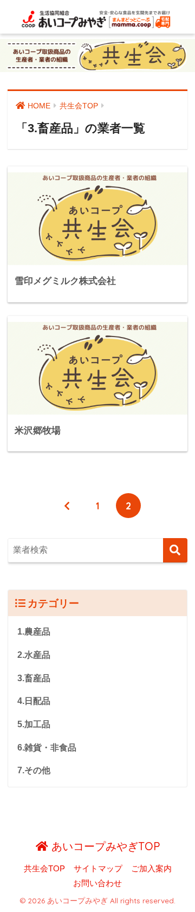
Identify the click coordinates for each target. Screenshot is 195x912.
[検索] (175, 550)
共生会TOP (44, 868)
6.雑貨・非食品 (46, 747)
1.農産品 (33, 631)
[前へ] (66, 505)
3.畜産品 (33, 678)
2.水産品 (33, 654)
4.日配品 (33, 701)
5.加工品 (33, 724)
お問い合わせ (97, 883)
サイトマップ (98, 868)
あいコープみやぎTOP (104, 846)
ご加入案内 (151, 868)
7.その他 (33, 770)
